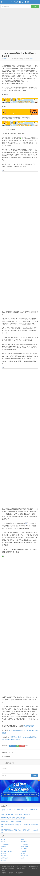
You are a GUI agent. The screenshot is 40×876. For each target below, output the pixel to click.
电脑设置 (23, 851)
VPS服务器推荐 (5, 844)
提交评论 (35, 775)
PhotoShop (24, 841)
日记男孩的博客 (20, 2)
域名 (2, 848)
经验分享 (4, 58)
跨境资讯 (3, 860)
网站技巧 (23, 853)
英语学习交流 (4, 858)
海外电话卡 (24, 848)
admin (9, 58)
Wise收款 (3, 846)
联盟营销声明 (19, 873)
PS (17, 745)
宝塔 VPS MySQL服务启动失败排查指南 (13, 818)
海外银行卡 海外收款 (6, 851)
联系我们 (4, 873)
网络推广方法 (24, 855)
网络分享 (3, 855)
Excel (22, 839)
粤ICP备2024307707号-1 (23, 868)
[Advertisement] (20, 29)
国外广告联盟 (24, 846)
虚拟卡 (23, 858)
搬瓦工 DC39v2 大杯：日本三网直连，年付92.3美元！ (17, 814)
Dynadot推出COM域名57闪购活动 (11, 821)
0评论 (31, 58)
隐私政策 (11, 873)
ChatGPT (3, 839)
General (3, 841)
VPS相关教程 (24, 844)
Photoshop (12, 745)
